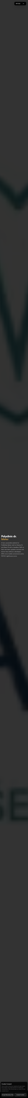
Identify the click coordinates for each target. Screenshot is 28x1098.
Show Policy (6, 1091)
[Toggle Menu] (23, 3)
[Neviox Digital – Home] (18, 3)
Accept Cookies (20, 1094)
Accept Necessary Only (7, 1094)
